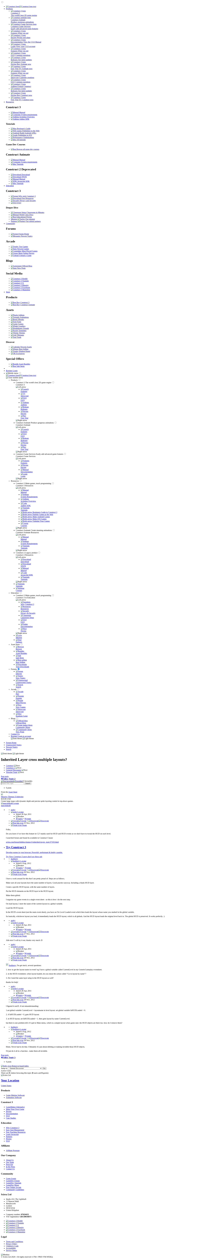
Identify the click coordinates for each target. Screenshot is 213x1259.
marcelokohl (6, 806)
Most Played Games (29, 251)
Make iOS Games (39, 519)
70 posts (28, 868)
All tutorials (21, 140)
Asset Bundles (24, 364)
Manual (22, 112)
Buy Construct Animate (25, 305)
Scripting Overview (27, 117)
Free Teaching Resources (16, 1132)
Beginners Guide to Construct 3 (44, 512)
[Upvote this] (18, 821)
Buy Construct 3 (22, 302)
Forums (14, 669)
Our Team (10, 1162)
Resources (10, 102)
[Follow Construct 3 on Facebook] (20, 288)
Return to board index (20, 1066)
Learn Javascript (12, 1134)
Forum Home (23, 234)
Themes (21, 333)
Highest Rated (24, 351)
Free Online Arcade (13, 1187)
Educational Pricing (24, 217)
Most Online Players (26, 253)
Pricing (8, 1111)
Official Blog (26, 266)
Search (8, 749)
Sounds (26, 328)
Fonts (18, 322)
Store (8, 292)
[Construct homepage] (21, 6)
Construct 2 (27, 553)
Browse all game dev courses (27, 149)
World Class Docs (26, 215)
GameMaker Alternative (15, 1107)
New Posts (21, 268)
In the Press (10, 1167)
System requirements (29, 115)
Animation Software (14, 1097)
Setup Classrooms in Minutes (32, 212)
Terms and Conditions (14, 1241)
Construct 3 (34, 382)
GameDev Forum (13, 1181)
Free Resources (27, 198)
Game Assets (11, 1178)
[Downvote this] (38, 821)
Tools (18, 337)
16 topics (19, 868)
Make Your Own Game (15, 1109)
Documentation (12, 1114)
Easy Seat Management (15, 1130)
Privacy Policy (11, 1244)
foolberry (12, 965)
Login (15, 371)
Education (10, 186)
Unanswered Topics (13, 745)
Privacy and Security (27, 201)
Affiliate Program (12, 1150)
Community (10, 223)
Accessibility (11, 1248)
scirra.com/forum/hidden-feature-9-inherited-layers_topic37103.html (32, 842)
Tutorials (19, 164)
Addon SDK (24, 119)
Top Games (23, 247)
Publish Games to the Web (42, 514)
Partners (9, 1137)
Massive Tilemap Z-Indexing (12, 797)
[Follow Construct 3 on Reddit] (19, 279)
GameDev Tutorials (13, 1183)
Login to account (24, 736)
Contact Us (15, 734)
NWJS (24, 177)
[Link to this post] (17, 823)
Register (9, 371)
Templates (22, 331)
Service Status (11, 1250)
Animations (24, 317)
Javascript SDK (23, 181)
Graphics (21, 326)
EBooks (20, 319)
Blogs (13, 718)
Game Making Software (15, 1095)
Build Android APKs (27, 133)
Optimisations (28, 137)
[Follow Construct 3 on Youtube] (20, 281)
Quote (24, 825)
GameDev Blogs (12, 1185)
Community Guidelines (15, 1190)
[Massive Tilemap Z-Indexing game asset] (2, 794)
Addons (21, 315)
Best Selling (23, 349)
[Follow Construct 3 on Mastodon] (20, 290)
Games (20, 324)
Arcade (14, 689)
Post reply (5, 776)
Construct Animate (35, 423)
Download (25, 175)
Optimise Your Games (41, 521)
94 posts (28, 819)
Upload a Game (25, 255)
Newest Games (23, 249)
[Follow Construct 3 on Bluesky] (20, 285)
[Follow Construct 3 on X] (17, 283)
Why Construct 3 (12, 1128)
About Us (10, 1160)
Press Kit (9, 1164)
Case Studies (11, 1118)
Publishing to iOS (25, 135)
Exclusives (20, 353)
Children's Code (12, 1246)
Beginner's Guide (23, 129)
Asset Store (15, 644)
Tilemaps (20, 335)
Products (9, 9)
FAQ (19, 203)
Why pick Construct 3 (27, 196)
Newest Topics (26, 236)
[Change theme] (22, 738)
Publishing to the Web (30, 131)
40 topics (19, 819)
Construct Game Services (40, 454)
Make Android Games (41, 517)
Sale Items (20, 366)
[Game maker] (21, 375)
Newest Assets (26, 347)
